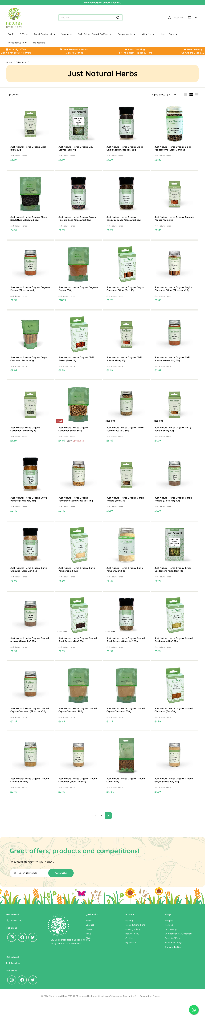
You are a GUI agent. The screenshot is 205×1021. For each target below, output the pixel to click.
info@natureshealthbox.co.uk (66, 943)
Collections (21, 62)
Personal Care (16, 42)
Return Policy (132, 933)
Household (39, 42)
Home (9, 62)
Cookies (129, 938)
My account (131, 942)
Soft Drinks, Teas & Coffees (93, 34)
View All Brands (74, 52)
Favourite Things (173, 942)
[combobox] (90, 17)
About (89, 920)
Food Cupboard (43, 34)
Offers (89, 929)
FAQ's (88, 938)
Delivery (129, 920)
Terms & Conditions (135, 925)
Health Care (168, 34)
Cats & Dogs (171, 929)
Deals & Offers (172, 938)
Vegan (65, 34)
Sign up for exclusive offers (16, 52)
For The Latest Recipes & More (135, 52)
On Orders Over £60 (192, 52)
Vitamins (147, 34)
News (88, 933)
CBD (22, 34)
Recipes (169, 920)
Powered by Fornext (150, 996)
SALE (10, 34)
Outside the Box (173, 947)
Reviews (169, 925)
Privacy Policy (132, 929)
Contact (90, 925)
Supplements (125, 34)
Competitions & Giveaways (178, 933)
